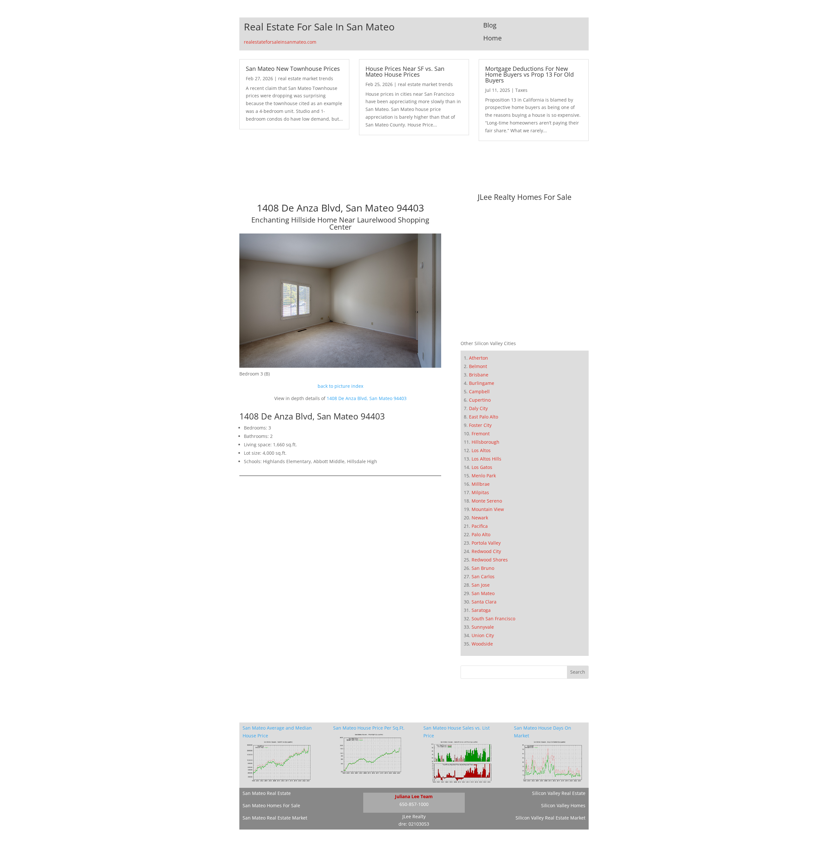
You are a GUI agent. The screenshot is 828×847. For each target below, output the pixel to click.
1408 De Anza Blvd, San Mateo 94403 (367, 398)
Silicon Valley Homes (563, 805)
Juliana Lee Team (414, 796)
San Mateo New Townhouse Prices (293, 68)
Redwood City (486, 551)
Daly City (478, 408)
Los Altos (481, 450)
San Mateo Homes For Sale (271, 805)
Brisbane (478, 375)
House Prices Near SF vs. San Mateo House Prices (404, 71)
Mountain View (488, 509)
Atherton (478, 358)
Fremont (481, 433)
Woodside (482, 644)
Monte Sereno (487, 501)
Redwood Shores (490, 560)
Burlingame (481, 383)
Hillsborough (485, 442)
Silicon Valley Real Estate (558, 793)
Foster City (480, 425)
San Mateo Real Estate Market (275, 818)
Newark (480, 518)
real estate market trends (305, 78)
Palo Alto (481, 534)
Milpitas (480, 492)
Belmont (478, 366)
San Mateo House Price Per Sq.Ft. (369, 728)
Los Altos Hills (486, 459)
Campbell (479, 391)
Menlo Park (484, 475)
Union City (483, 635)
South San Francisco (493, 618)
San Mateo (483, 593)
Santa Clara (484, 602)
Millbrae (481, 484)
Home (492, 38)
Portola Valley (486, 543)
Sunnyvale (483, 627)
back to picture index (340, 386)
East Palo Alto (483, 417)
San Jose (481, 585)
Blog (489, 25)
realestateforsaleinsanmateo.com (280, 42)
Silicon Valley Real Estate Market (550, 818)
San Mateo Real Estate (267, 793)
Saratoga (481, 610)
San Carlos (483, 576)
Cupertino (480, 400)
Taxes (521, 90)
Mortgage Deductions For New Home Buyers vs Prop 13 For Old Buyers (529, 74)
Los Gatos (482, 467)
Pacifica (480, 526)
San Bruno (483, 568)
